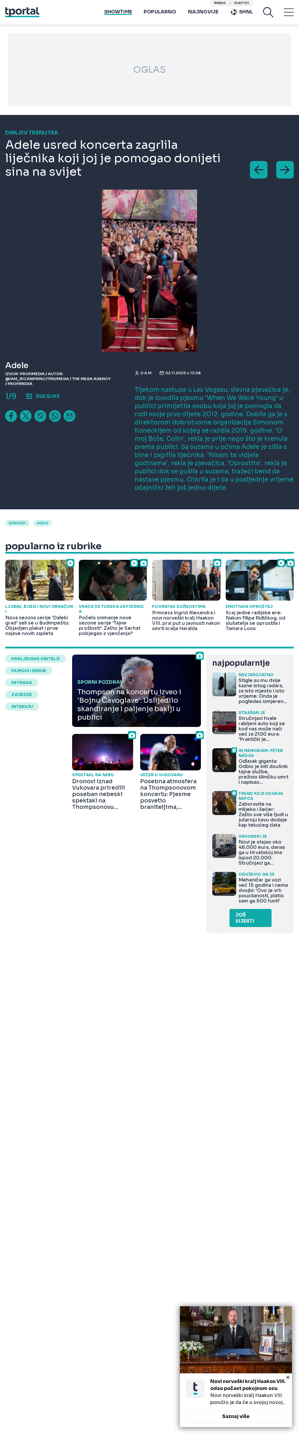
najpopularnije (241, 663)
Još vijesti (244, 918)
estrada (21, 682)
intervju (22, 706)
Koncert (17, 523)
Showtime (118, 12)
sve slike (48, 396)
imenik (220, 3)
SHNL (246, 12)
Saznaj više (236, 1416)
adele (42, 523)
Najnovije (203, 12)
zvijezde (21, 694)
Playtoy (241, 3)
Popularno (160, 12)
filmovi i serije (28, 670)
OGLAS (149, 69)
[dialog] (236, 1366)
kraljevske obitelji (35, 658)
